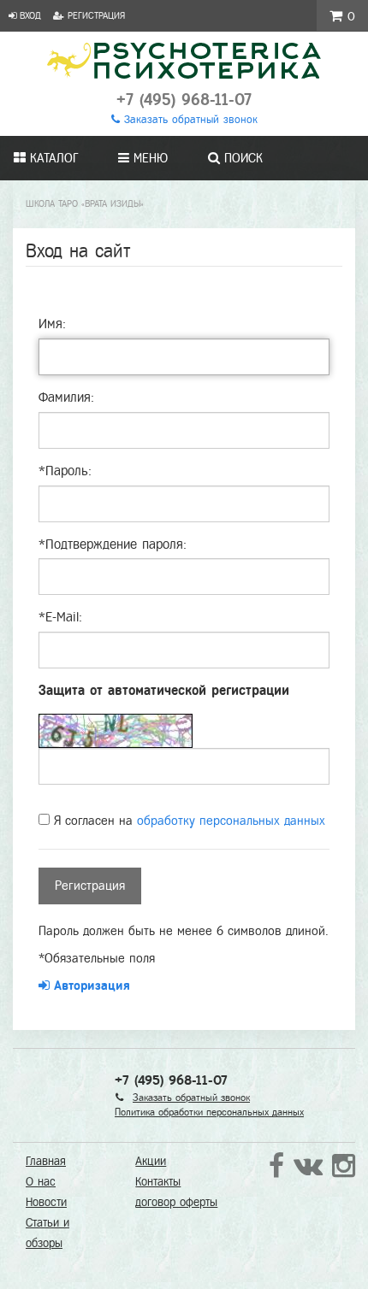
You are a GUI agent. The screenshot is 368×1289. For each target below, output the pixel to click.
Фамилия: (66, 397)
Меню (148, 158)
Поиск (241, 158)
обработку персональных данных (231, 820)
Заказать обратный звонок (189, 120)
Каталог (52, 158)
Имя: (52, 323)
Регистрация (94, 15)
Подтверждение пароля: (113, 544)
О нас (41, 1181)
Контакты (158, 1181)
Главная (46, 1161)
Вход (28, 15)
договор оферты (176, 1202)
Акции (150, 1161)
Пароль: (65, 470)
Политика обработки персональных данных (209, 1112)
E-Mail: (60, 616)
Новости (46, 1202)
